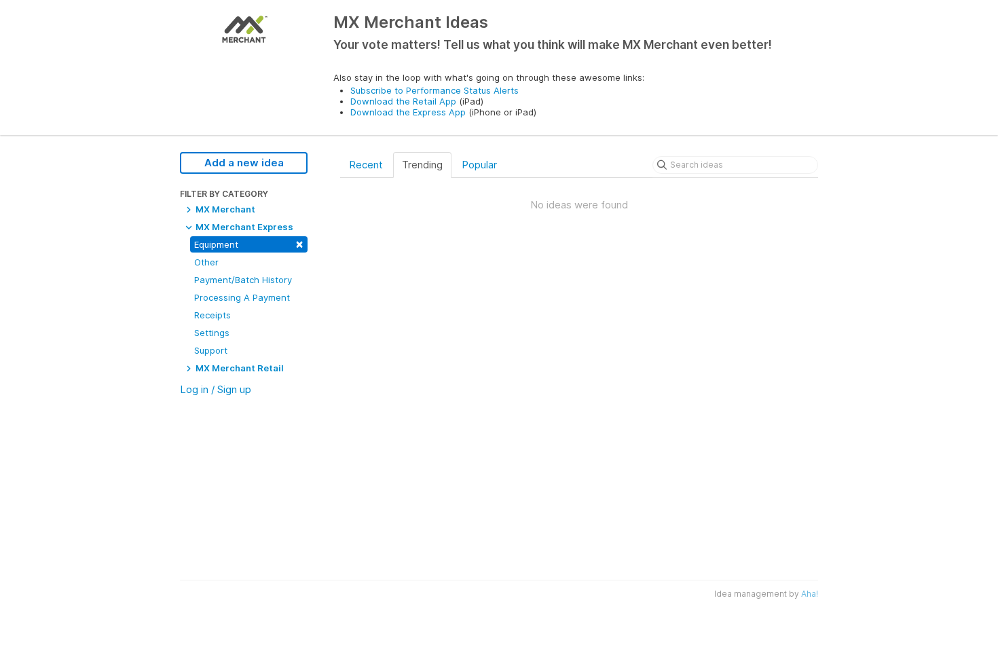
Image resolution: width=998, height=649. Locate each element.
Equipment (248, 243)
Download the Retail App (403, 101)
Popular (479, 164)
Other (206, 262)
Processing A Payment (242, 297)
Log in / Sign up (215, 389)
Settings (211, 332)
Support (210, 350)
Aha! (809, 594)
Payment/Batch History (243, 279)
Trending (422, 164)
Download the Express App (408, 112)
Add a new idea (244, 162)
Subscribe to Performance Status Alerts (434, 90)
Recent (366, 164)
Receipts (212, 315)
